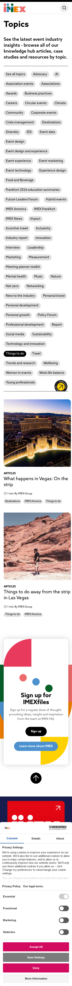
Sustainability (42, 334)
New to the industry (20, 295)
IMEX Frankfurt (44, 209)
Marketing (13, 257)
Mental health (16, 276)
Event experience (18, 161)
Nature (56, 276)
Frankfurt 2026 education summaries (32, 190)
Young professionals (20, 382)
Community (14, 112)
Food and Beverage (20, 180)
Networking (35, 286)
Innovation (43, 238)
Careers (11, 103)
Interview (13, 247)
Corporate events (43, 112)
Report (57, 324)
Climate (60, 103)
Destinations (51, 122)
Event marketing (51, 161)
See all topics (15, 74)
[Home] (15, 7)
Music (38, 276)
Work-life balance (51, 373)
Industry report (17, 238)
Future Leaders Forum (22, 199)
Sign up (36, 731)
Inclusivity (43, 228)
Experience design (52, 170)
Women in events (18, 373)
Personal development (22, 305)
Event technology (18, 170)
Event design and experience (26, 151)
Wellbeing (50, 363)
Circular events (36, 103)
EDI (29, 132)
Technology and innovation (25, 344)
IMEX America (16, 209)
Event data (47, 132)
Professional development (25, 324)
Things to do (15, 353)
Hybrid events (56, 199)
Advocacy (40, 74)
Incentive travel (17, 228)
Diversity (12, 132)
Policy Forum (47, 315)
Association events (19, 84)
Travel (36, 353)
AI (56, 74)
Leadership (36, 247)
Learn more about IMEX (36, 746)
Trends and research (20, 363)
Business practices (38, 93)
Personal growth (18, 315)
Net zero (12, 286)
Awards (11, 93)
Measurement (39, 257)
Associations (50, 84)
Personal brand (54, 295)
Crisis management (20, 122)
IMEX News (14, 218)
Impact (35, 218)
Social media (15, 334)
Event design (15, 141)
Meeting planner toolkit (23, 267)
